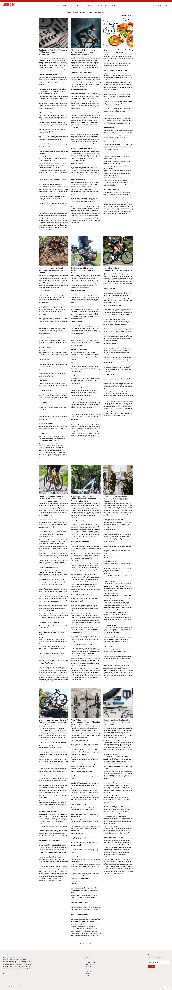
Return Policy (88, 969)
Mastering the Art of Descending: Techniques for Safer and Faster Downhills (52, 270)
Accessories (80, 5)
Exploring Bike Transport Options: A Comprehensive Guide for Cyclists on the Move (53, 722)
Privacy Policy (88, 975)
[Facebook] (4, 973)
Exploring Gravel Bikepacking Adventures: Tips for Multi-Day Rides (83, 270)
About (113, 5)
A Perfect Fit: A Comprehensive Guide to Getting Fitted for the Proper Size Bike (116, 499)
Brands (106, 5)
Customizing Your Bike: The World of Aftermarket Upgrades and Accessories (53, 52)
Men (57, 5)
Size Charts (87, 973)
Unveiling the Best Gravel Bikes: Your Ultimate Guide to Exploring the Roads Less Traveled (52, 499)
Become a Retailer (89, 964)
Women (64, 5)
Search (86, 957)
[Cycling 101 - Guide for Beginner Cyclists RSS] (132, 15)
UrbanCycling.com (10, 986)
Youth (71, 5)
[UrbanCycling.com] (9, 5)
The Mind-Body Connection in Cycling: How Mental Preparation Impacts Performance (84, 52)
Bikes (98, 5)
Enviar (151, 966)
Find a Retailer (88, 966)
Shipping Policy (88, 971)
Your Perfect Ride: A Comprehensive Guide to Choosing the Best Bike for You (85, 722)
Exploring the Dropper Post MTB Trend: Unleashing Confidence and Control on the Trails (85, 499)
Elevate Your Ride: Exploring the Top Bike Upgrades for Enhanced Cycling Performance (116, 722)
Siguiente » (89, 943)
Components (90, 5)
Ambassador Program (90, 962)
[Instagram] (6, 973)
